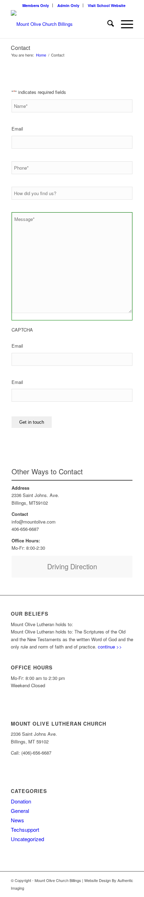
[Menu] (123, 24)
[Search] (107, 24)
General (20, 810)
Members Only (35, 5)
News (17, 820)
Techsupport (25, 829)
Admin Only (68, 5)
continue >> (110, 646)
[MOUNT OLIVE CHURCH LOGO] (60, 24)
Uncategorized (27, 839)
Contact (20, 48)
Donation (21, 801)
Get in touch (31, 422)
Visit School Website (106, 5)
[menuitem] (36, 5)
